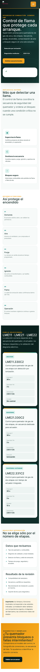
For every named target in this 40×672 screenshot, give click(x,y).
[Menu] (33, 4)
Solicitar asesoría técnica (13, 61)
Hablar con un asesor (13, 659)
